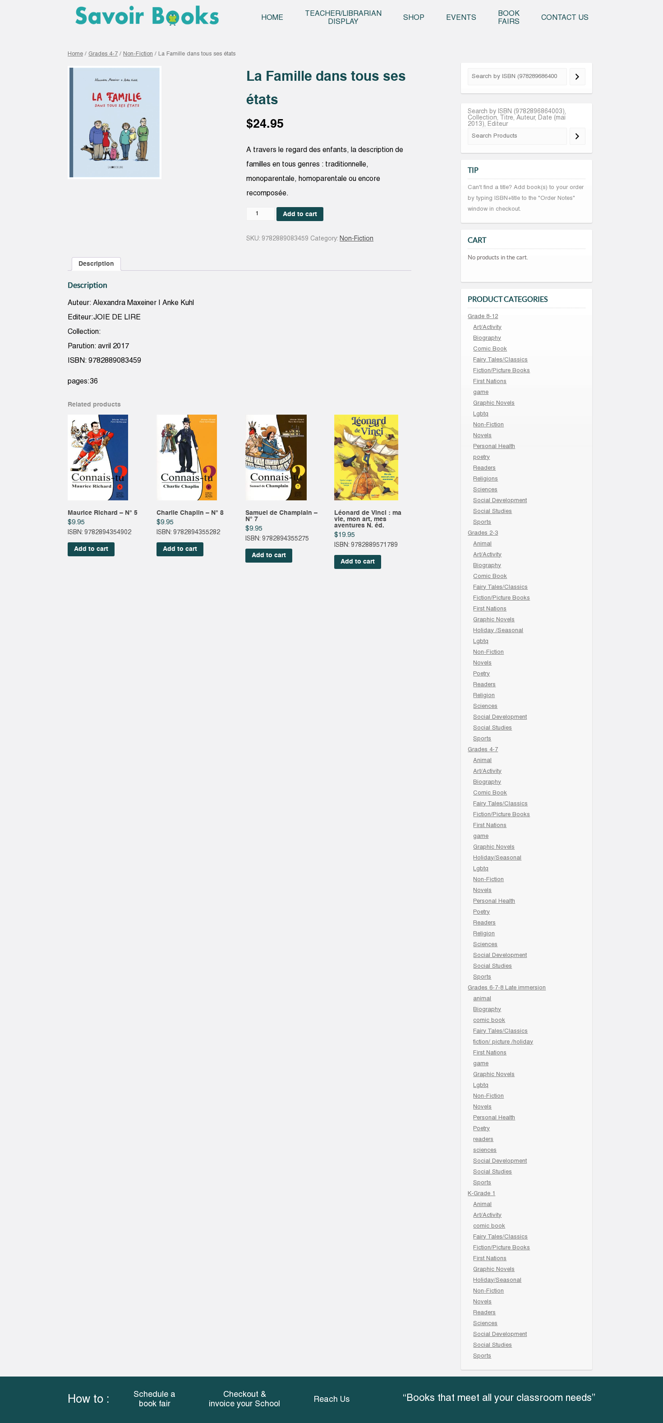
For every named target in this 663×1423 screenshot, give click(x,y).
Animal (482, 544)
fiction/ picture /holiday (503, 1042)
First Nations (489, 381)
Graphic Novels (494, 403)
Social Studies (492, 511)
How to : (88, 1400)
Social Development (500, 501)
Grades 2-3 (483, 533)
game (480, 392)
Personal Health (494, 446)
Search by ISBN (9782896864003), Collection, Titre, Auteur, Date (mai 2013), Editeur (517, 118)
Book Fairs (509, 18)
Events (461, 18)
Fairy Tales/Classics (500, 360)
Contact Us (565, 18)
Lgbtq (480, 414)
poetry (481, 457)
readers (483, 1139)
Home (272, 18)
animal (482, 999)
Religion (484, 695)
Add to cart (300, 214)
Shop (413, 18)
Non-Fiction (138, 54)
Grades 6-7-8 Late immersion (507, 988)
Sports (482, 522)
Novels (482, 436)
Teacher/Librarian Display (343, 18)
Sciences (485, 490)
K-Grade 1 (481, 1194)
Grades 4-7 (103, 54)
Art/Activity (487, 327)
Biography (487, 338)
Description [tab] (96, 264)
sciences (485, 1150)
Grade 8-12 (483, 316)
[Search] (577, 76)
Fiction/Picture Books (501, 371)
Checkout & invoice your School (244, 1400)
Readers (484, 468)
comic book (489, 1020)
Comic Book (490, 349)
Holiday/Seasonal (497, 858)
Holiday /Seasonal (498, 630)
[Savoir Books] (146, 19)
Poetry (481, 674)
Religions (485, 479)
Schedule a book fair (154, 1400)
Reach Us (331, 1400)
